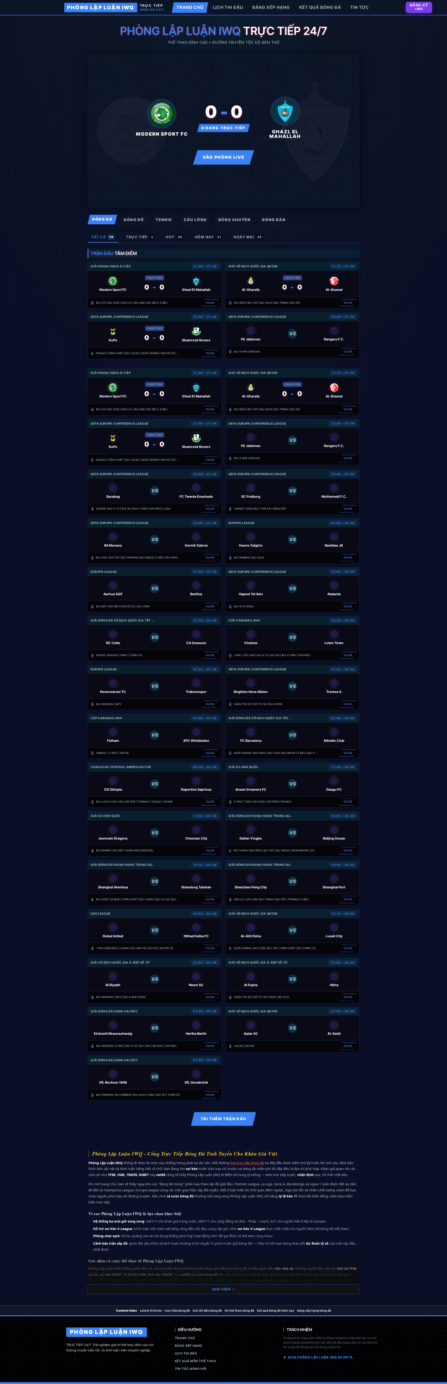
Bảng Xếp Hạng (188, 1345)
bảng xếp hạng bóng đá (314, 1310)
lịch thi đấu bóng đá (207, 1310)
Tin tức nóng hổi (191, 1369)
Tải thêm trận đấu (223, 1118)
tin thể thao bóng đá (239, 1310)
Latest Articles (151, 1310)
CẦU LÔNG (195, 219)
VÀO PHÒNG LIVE (223, 157)
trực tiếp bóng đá (177, 1310)
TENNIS (164, 219)
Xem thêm (221, 1289)
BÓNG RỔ (134, 219)
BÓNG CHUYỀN (234, 219)
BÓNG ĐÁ (102, 219)
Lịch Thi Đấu (186, 1353)
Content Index (126, 1310)
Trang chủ (185, 1338)
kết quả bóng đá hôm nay (275, 1310)
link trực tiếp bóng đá (247, 1163)
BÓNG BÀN (273, 219)
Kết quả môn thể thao (195, 1361)
